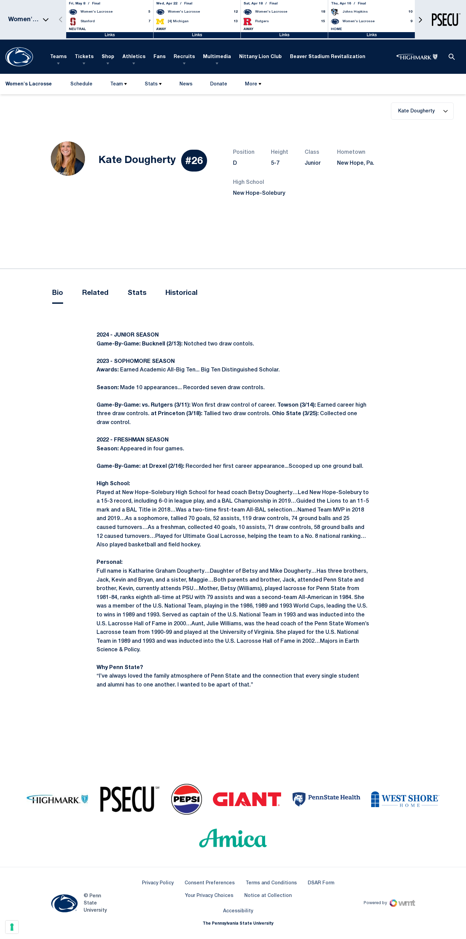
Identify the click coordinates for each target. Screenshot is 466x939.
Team (116, 84)
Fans (159, 57)
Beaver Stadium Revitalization (327, 57)
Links (110, 35)
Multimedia (217, 57)
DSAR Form (321, 883)
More (251, 84)
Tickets (84, 57)
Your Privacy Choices (209, 896)
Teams (58, 57)
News (185, 84)
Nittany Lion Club (260, 57)
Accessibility (238, 911)
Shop (108, 57)
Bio (57, 293)
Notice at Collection (268, 896)
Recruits (184, 57)
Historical (181, 293)
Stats (151, 84)
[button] (420, 19)
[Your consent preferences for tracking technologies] (11, 927)
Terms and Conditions (271, 883)
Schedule (81, 84)
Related (95, 293)
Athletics (133, 57)
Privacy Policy (158, 883)
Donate (218, 85)
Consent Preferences (210, 883)
